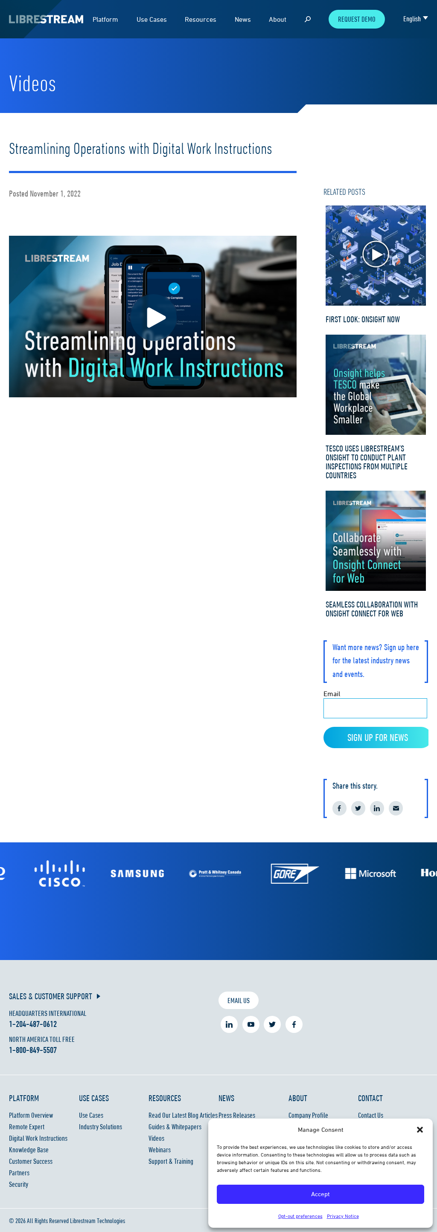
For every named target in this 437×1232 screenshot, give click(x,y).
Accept (320, 1193)
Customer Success (30, 1161)
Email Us (238, 1000)
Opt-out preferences (300, 1216)
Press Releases (236, 1115)
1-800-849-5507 (33, 1050)
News (243, 19)
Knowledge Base (29, 1149)
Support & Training (171, 1161)
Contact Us (370, 1115)
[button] (420, 1129)
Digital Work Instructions (38, 1138)
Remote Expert (26, 1126)
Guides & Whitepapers (175, 1126)
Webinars (160, 1149)
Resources (200, 19)
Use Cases (152, 19)
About (277, 19)
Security (18, 1184)
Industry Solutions (100, 1126)
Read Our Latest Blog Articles (183, 1115)
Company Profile (308, 1115)
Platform (105, 19)
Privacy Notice (343, 1216)
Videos (156, 1138)
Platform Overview (31, 1115)
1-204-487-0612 (33, 1024)
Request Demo (357, 19)
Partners (19, 1172)
